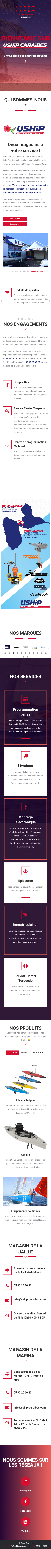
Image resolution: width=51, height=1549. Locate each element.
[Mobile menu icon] (45, 87)
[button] (2, 301)
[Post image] (25, 1079)
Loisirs (24, 1053)
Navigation (38, 1053)
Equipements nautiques (25, 1211)
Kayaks (25, 1154)
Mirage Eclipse (25, 1100)
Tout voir (12, 1053)
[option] (7, 647)
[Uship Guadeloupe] (25, 250)
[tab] (5, 653)
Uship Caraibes (36, 272)
